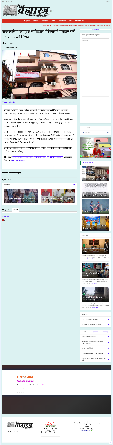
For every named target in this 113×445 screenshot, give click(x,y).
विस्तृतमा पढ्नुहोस (90, 259)
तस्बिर (53, 21)
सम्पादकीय (45, 21)
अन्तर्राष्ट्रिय (62, 21)
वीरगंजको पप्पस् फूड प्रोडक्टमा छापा (94, 179)
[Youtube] (3, 1)
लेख (70, 21)
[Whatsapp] (9, 1)
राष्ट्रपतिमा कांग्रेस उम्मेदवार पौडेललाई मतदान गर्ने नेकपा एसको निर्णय (37, 157)
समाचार (36, 21)
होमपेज (27, 21)
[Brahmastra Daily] (26, 17)
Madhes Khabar (18, 160)
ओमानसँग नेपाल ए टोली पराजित (92, 212)
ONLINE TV (83, 21)
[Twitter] (6, 1)
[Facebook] (11, 1)
